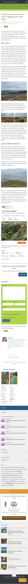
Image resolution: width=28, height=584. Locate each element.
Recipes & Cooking (17, 477)
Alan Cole (4, 22)
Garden (13, 471)
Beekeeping (14, 467)
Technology (23, 479)
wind (18, 483)
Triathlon (12, 481)
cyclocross (3, 471)
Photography (4, 477)
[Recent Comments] (7, 415)
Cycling (23, 469)
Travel (7, 481)
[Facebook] (17, 408)
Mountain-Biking (13, 475)
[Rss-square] (26, 408)
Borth (22, 467)
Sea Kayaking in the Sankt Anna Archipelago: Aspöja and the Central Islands (16, 532)
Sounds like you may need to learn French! (15, 439)
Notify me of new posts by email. (9, 317)
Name (4, 302)
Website (4, 307)
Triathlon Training (19, 481)
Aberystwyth (4, 467)
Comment (5, 285)
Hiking (9, 564)
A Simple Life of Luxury (9, 2)
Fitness (9, 471)
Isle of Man (17, 473)
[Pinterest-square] (21, 408)
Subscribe (22, 274)
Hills (9, 473)
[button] (7, 117)
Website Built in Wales (8, 576)
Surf (10, 479)
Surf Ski (13, 479)
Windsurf (22, 483)
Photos (8, 477)
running (3, 479)
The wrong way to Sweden (14, 559)
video (5, 483)
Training (3, 481)
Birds (19, 467)
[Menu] (26, 2)
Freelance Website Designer (17, 339)
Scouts (7, 479)
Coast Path (18, 469)
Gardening (18, 471)
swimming (18, 479)
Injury (14, 473)
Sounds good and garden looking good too (15, 444)
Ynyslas (11, 485)
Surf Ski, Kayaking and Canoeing (19, 527)
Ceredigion (7, 469)
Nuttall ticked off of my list (14, 245)
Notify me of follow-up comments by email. (11, 314)
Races (12, 477)
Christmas (13, 469)
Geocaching (4, 473)
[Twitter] (19, 408)
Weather (14, 483)
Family (6, 471)
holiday (11, 473)
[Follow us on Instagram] (24, 408)
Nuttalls (6, 26)
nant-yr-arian (21, 475)
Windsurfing (4, 485)
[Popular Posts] (20, 415)
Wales (8, 483)
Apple (9, 467)
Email (15, 302)
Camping (3, 469)
